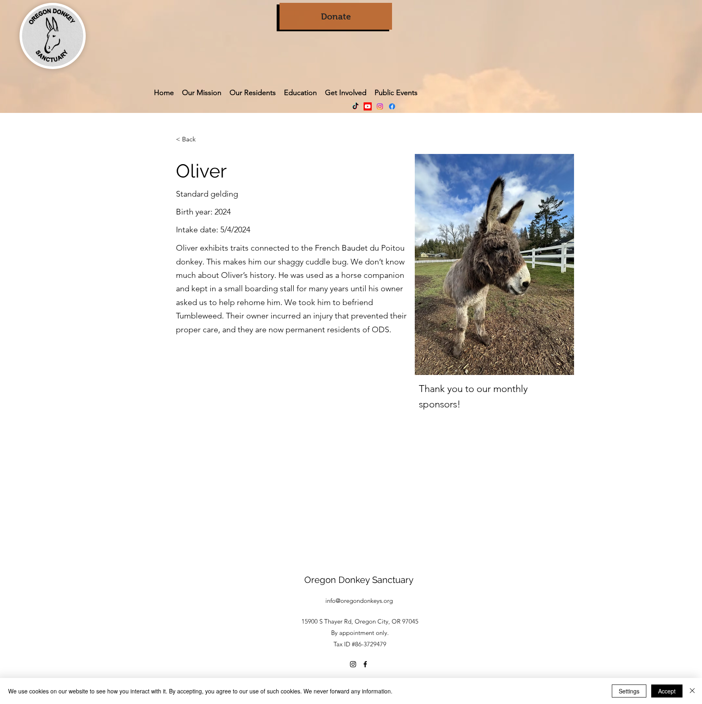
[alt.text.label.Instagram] (380, 106)
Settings (629, 691)
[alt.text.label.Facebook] (392, 106)
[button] (345, 92)
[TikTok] (355, 106)
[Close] (692, 691)
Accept (667, 691)
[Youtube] (368, 106)
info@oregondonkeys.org (359, 600)
